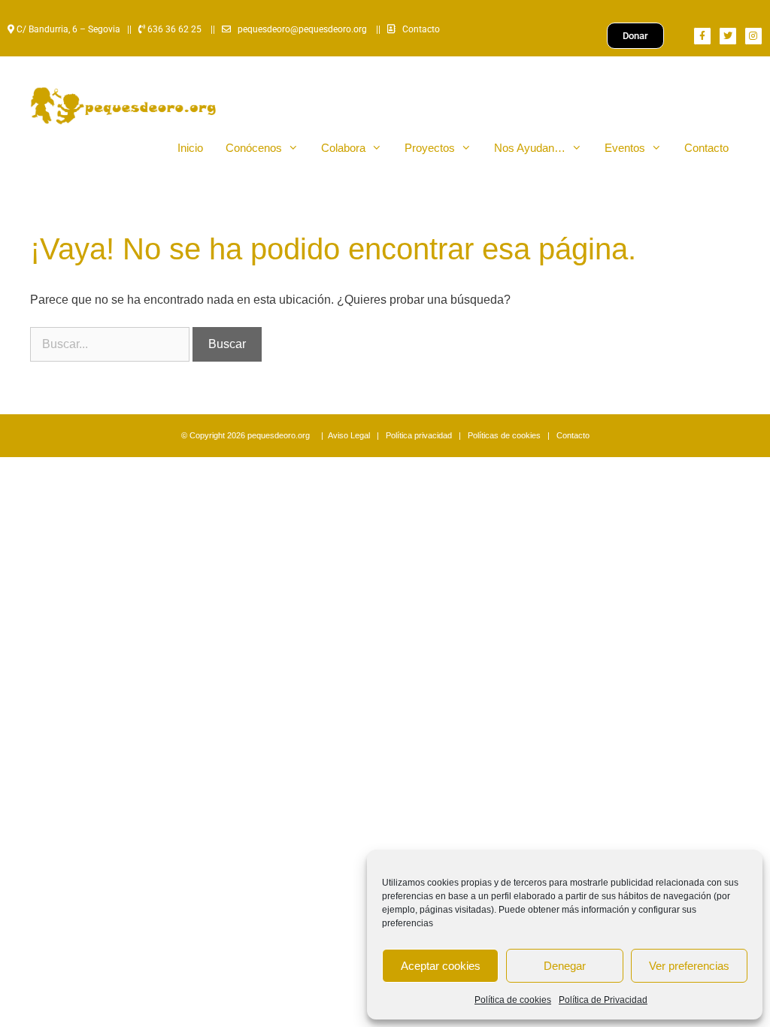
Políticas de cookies (504, 435)
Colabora (343, 147)
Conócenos (254, 147)
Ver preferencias (689, 965)
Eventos (625, 147)
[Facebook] (702, 36)
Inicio (190, 147)
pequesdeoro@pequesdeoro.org (302, 29)
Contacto (421, 29)
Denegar (565, 965)
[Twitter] (728, 36)
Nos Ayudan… (529, 147)
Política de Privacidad (603, 1000)
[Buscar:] (111, 344)
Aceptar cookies (440, 965)
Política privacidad (419, 435)
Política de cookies (512, 1000)
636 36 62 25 (173, 29)
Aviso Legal (349, 435)
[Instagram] (753, 36)
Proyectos (430, 147)
